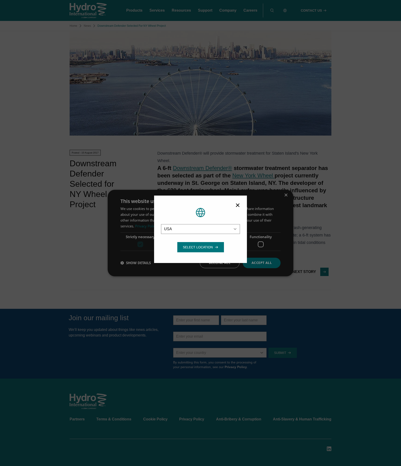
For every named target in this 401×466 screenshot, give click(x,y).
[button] (198, 247)
